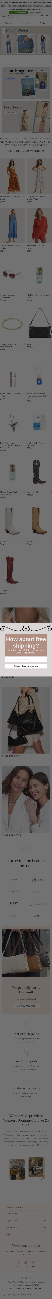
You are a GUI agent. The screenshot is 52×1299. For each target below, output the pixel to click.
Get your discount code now (26, 666)
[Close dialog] (50, 625)
